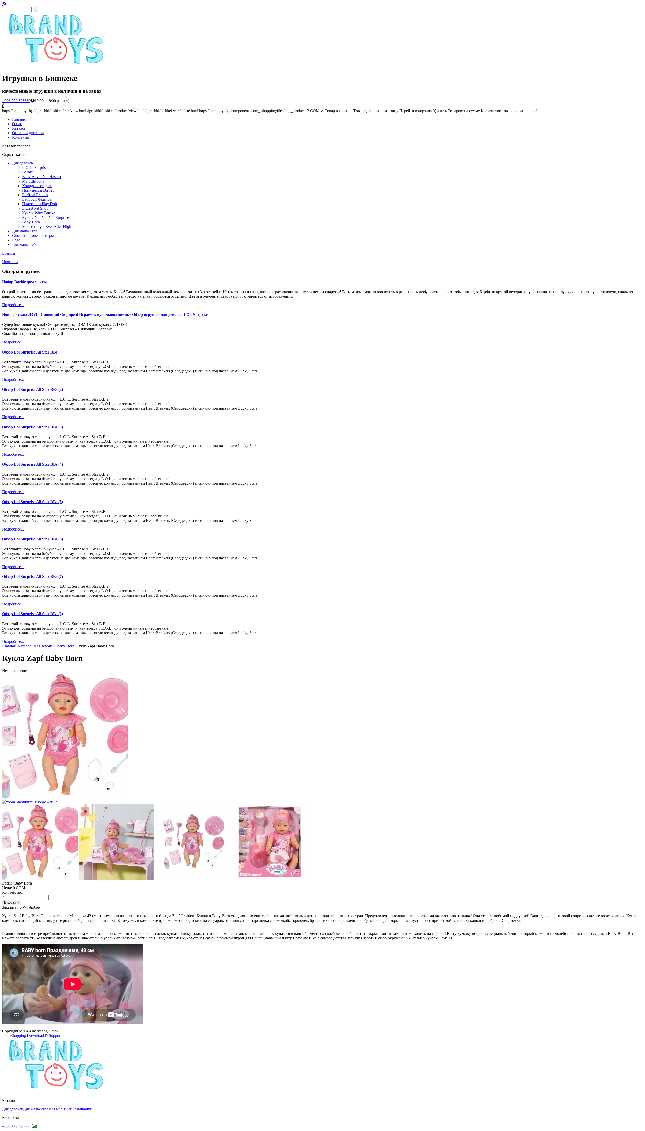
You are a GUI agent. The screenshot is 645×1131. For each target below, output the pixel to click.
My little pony (33, 181)
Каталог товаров (16, 146)
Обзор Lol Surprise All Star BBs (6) (32, 539)
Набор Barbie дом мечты (24, 282)
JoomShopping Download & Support (31, 1035)
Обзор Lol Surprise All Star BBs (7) (32, 576)
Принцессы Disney (38, 190)
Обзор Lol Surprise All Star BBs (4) (32, 464)
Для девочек (22, 163)
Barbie (27, 172)
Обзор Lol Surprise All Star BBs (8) (32, 614)
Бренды (8, 253)
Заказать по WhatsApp (21, 907)
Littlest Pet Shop (35, 208)
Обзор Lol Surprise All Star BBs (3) (32, 427)
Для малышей (24, 244)
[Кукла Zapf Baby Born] (40, 842)
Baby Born (31, 222)
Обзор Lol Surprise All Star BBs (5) (32, 502)
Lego (16, 240)
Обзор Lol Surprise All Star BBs (29, 352)
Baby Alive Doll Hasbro (41, 176)
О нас (17, 124)
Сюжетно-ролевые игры (33, 235)
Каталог (19, 128)
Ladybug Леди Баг (37, 199)
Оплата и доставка (28, 133)
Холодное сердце (37, 186)
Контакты (20, 137)
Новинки (10, 262)
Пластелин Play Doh (39, 204)
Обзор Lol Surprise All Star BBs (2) (32, 389)
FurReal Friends (35, 195)
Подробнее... (13, 305)
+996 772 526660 (16, 101)
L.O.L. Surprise (34, 167)
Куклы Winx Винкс (38, 213)
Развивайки (82, 1109)
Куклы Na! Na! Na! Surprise (45, 217)
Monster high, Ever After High (46, 226)
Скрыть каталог (15, 154)
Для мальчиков (25, 231)
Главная (19, 119)
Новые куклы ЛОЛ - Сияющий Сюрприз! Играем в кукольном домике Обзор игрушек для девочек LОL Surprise (105, 314)
